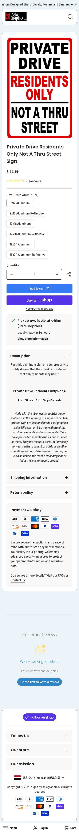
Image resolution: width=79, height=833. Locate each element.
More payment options (39, 308)
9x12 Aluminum (20, 203)
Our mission (22, 764)
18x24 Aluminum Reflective (28, 254)
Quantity (13, 265)
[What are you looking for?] (70, 16)
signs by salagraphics (45, 787)
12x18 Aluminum (20, 223)
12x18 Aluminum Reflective (27, 234)
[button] (69, 827)
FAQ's (61, 575)
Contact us (18, 580)
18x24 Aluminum (20, 244)
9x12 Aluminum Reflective (27, 213)
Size (22, 195)
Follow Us (20, 735)
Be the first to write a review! (39, 682)
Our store (20, 749)
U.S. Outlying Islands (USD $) (41, 777)
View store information (32, 338)
